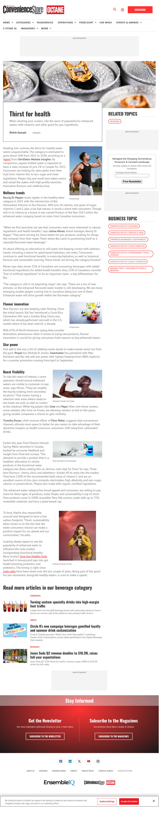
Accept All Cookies (129, 801)
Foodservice (35, 596)
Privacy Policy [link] (88, 771)
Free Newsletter (132, 181)
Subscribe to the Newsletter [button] (45, 736)
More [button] (44, 28)
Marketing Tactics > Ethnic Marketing (127, 246)
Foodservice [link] (45, 22)
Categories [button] (23, 22)
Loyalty (33, 620)
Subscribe (140, 9)
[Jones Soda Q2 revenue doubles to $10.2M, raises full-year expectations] (15, 656)
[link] (60, 761)
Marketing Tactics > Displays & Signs (126, 232)
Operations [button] (65, 22)
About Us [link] (30, 771)
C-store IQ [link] (10, 28)
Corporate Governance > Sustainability (128, 239)
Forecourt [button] (86, 22)
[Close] (153, 800)
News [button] (6, 22)
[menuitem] (9, 22)
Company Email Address (126, 172)
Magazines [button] (28, 28)
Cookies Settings (125, 771)
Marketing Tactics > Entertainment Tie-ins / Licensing (129, 254)
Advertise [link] (43, 771)
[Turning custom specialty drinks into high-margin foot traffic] (15, 605)
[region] (79, 801)
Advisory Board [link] (59, 771)
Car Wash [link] (106, 22)
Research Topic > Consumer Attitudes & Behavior (128, 269)
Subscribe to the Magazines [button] (114, 736)
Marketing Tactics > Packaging (124, 226)
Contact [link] (73, 771)
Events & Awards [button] (127, 22)
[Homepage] (33, 9)
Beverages (34, 647)
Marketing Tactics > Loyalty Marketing (128, 261)
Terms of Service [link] (106, 771)
